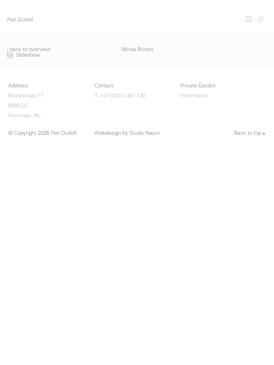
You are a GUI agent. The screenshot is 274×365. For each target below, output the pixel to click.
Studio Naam (145, 133)
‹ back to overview (29, 49)
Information (194, 95)
